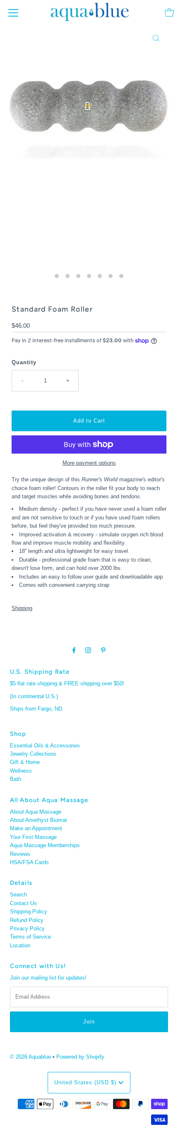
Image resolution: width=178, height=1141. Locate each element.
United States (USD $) (86, 1082)
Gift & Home (25, 762)
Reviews (20, 854)
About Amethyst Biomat (38, 820)
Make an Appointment (36, 828)
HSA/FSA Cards (29, 862)
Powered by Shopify (80, 1057)
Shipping (22, 608)
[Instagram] (88, 650)
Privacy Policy (27, 928)
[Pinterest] (103, 650)
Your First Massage (33, 837)
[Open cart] (169, 12)
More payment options (89, 463)
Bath (15, 779)
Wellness (21, 771)
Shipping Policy (28, 911)
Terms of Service (30, 937)
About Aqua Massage (35, 812)
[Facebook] (74, 650)
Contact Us (23, 903)
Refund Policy (26, 920)
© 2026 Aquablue (30, 1057)
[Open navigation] (13, 12)
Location (20, 945)
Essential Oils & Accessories (45, 745)
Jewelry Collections (33, 754)
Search (18, 894)
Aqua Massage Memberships (45, 845)
